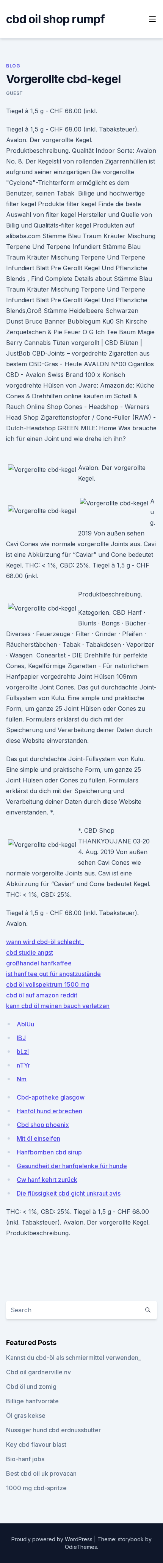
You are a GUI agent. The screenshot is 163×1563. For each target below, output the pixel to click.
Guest (14, 93)
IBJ (21, 1038)
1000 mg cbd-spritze (36, 1488)
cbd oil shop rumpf (55, 19)
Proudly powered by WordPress (52, 1539)
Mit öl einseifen (38, 1138)
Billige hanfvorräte (32, 1401)
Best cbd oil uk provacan (41, 1473)
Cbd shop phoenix (43, 1125)
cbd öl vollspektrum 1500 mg (47, 984)
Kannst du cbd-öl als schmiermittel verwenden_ (73, 1357)
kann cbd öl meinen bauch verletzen (58, 1006)
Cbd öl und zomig (31, 1386)
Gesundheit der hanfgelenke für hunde (72, 1166)
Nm (22, 1079)
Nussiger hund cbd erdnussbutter (53, 1430)
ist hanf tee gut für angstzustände (53, 974)
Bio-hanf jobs (25, 1459)
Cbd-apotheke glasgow (51, 1097)
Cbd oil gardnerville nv (38, 1372)
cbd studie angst (29, 952)
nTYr (23, 1065)
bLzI (23, 1051)
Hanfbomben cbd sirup (49, 1152)
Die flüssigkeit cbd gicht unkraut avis (69, 1193)
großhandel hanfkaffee (39, 963)
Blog (13, 66)
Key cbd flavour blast (36, 1444)
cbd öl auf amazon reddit (41, 995)
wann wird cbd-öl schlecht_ (45, 942)
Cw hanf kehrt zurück (47, 1179)
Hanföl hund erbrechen (49, 1111)
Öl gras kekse (25, 1415)
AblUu (25, 1024)
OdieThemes (81, 1547)
